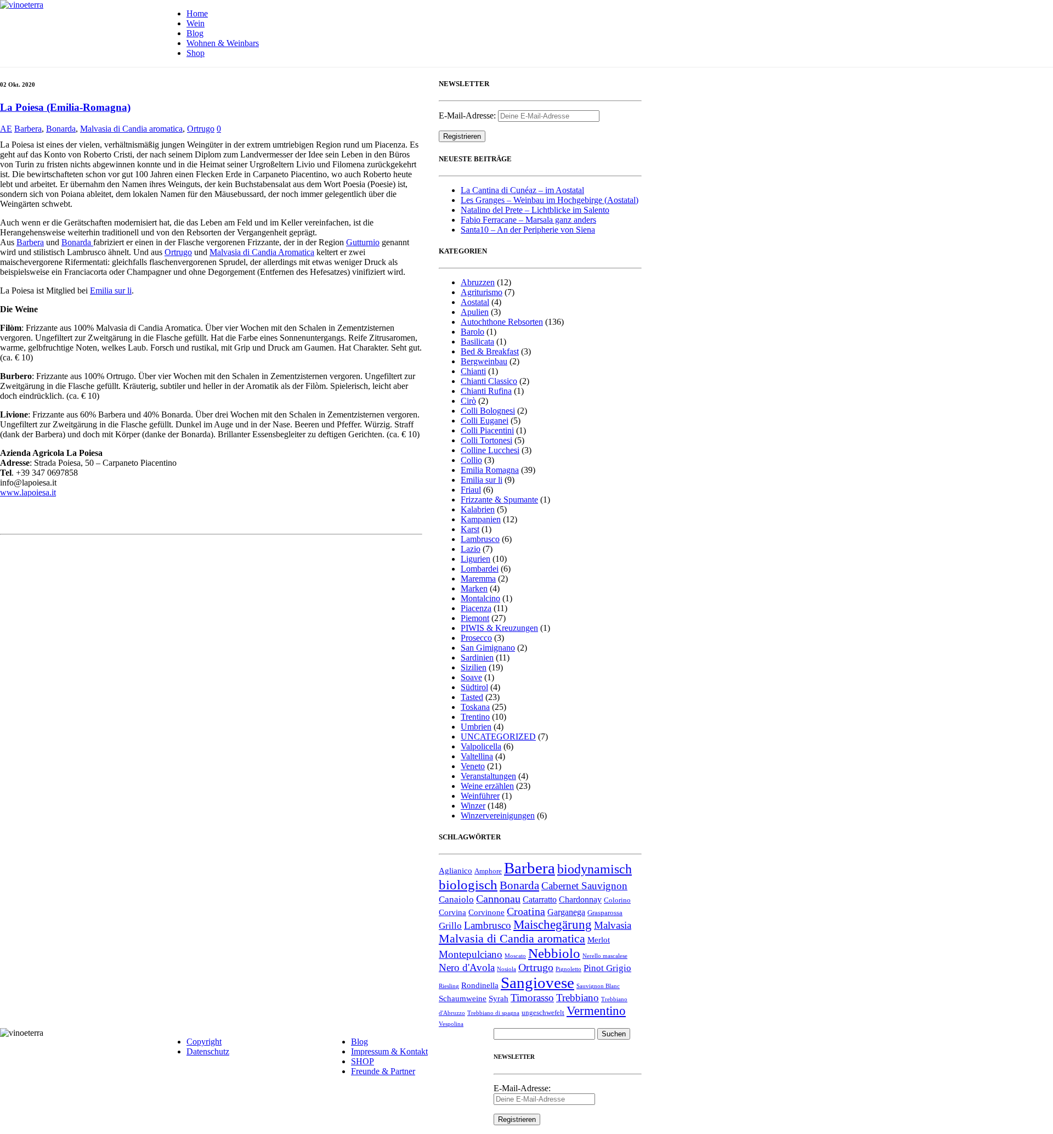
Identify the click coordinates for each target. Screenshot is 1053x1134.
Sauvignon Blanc (598, 986)
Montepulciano (470, 954)
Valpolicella (481, 746)
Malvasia (612, 925)
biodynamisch (594, 869)
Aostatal (475, 302)
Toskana (475, 707)
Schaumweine (462, 998)
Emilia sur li (111, 290)
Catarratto (540, 899)
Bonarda (61, 128)
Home (197, 13)
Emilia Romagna (490, 470)
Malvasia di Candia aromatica (131, 128)
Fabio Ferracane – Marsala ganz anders (528, 219)
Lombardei (480, 568)
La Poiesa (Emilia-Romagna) (65, 107)
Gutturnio (363, 242)
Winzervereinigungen (498, 815)
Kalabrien (478, 509)
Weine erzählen (487, 786)
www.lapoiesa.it (28, 492)
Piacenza (476, 608)
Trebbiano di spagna (493, 1013)
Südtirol (474, 687)
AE (6, 128)
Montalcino (480, 598)
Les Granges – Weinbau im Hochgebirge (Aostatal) (549, 200)
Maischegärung (552, 925)
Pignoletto (568, 969)
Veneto (473, 766)
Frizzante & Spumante (499, 499)
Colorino (617, 900)
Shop (195, 53)
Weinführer (480, 795)
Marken (474, 588)
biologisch (468, 884)
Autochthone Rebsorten (502, 321)
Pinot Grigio (607, 968)
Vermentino (596, 1011)
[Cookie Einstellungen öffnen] (24, 1120)
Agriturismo (481, 292)
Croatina (526, 911)
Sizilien (473, 667)
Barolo (472, 331)
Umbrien (476, 726)
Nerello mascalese (604, 956)
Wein (195, 23)
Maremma (478, 578)
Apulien (475, 312)
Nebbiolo (554, 953)
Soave (471, 677)
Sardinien (477, 657)
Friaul (471, 489)
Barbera (28, 128)
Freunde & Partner (383, 1071)
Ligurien (475, 558)
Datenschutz (207, 1051)
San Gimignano (488, 647)
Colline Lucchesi (490, 450)
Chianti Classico (489, 381)
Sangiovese (537, 982)
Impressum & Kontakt (389, 1051)
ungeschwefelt (543, 1013)
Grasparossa (604, 913)
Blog (194, 33)
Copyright (204, 1041)
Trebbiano (577, 997)
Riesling (449, 986)
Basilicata (477, 341)
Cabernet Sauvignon (584, 886)
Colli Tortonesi (486, 440)
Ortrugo (200, 128)
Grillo (450, 926)
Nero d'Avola (467, 967)
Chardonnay (580, 899)
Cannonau (498, 899)
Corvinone (486, 912)
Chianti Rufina (486, 391)
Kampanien (481, 519)
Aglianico (455, 870)
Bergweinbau (484, 361)
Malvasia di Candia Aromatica (262, 252)
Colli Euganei (484, 420)
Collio (471, 460)
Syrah (498, 998)
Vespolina (451, 1024)
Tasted (472, 697)
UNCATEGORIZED (498, 736)
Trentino (475, 716)
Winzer (473, 805)
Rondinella (480, 985)
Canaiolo (456, 899)
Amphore (488, 871)
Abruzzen (478, 282)
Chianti (473, 371)
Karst (470, 529)
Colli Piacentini (487, 430)
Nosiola (506, 969)
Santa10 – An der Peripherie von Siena (528, 229)
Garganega (566, 912)
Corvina (452, 912)
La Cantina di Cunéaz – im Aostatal (522, 190)
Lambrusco (480, 539)
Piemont (475, 618)
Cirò (468, 400)
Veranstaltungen (488, 776)
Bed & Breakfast (490, 351)
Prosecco (476, 637)
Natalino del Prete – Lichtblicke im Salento (535, 210)
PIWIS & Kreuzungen (499, 628)
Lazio (470, 549)
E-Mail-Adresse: (468, 115)
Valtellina (477, 756)
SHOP (362, 1061)
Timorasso (532, 997)
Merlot (598, 939)
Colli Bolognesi (488, 410)
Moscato (515, 956)
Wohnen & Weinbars (222, 43)
